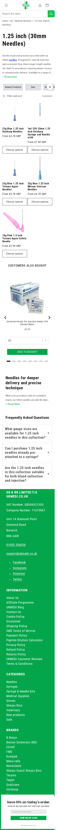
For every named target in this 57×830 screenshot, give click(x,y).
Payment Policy (16, 635)
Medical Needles (23, 21)
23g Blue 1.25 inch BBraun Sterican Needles (38, 186)
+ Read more (9, 76)
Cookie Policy (15, 616)
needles (13, 60)
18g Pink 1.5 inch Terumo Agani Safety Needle (14, 238)
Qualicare (12, 785)
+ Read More (13, 404)
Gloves (11, 701)
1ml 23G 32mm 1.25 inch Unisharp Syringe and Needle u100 (39, 133)
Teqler (10, 780)
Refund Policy (15, 649)
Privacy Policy (15, 645)
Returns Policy (16, 654)
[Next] (49, 317)
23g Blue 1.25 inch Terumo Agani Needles (13, 186)
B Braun (11, 737)
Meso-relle (13, 761)
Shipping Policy (16, 626)
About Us (12, 598)
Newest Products (13, 87)
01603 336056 (16, 545)
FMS (9, 752)
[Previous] (5, 317)
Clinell (10, 747)
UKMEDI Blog (15, 607)
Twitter (17, 579)
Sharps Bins (14, 705)
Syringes (12, 686)
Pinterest (19, 574)
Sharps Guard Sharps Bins (23, 770)
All (11, 21)
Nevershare (13, 766)
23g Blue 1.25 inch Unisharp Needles (13, 130)
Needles (11, 682)
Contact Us (13, 612)
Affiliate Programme (20, 602)
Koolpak (11, 756)
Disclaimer (13, 621)
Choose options (14, 149)
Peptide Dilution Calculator (24, 640)
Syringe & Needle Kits (20, 691)
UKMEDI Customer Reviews (24, 659)
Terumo (11, 775)
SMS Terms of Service (20, 631)
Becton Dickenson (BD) (21, 742)
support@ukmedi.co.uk (21, 553)
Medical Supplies (17, 696)
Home (5, 21)
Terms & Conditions (19, 664)
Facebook (19, 562)
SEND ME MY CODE (28, 818)
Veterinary (13, 710)
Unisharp (12, 789)
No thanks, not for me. (28, 826)
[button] (6, 5)
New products (15, 715)
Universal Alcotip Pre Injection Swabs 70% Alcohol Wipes (27, 323)
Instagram (19, 568)
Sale (33, 87)
